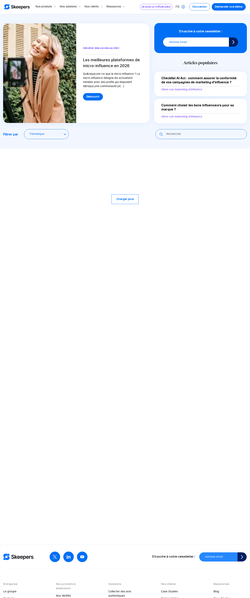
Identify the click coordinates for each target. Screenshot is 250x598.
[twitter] (55, 557)
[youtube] (82, 557)
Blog (216, 591)
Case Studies (169, 591)
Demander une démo (229, 6)
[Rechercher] (161, 134)
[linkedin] (68, 557)
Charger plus (125, 199)
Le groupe (9, 591)
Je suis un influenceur (156, 6)
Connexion (199, 6)
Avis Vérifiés (63, 595)
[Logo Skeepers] (17, 7)
